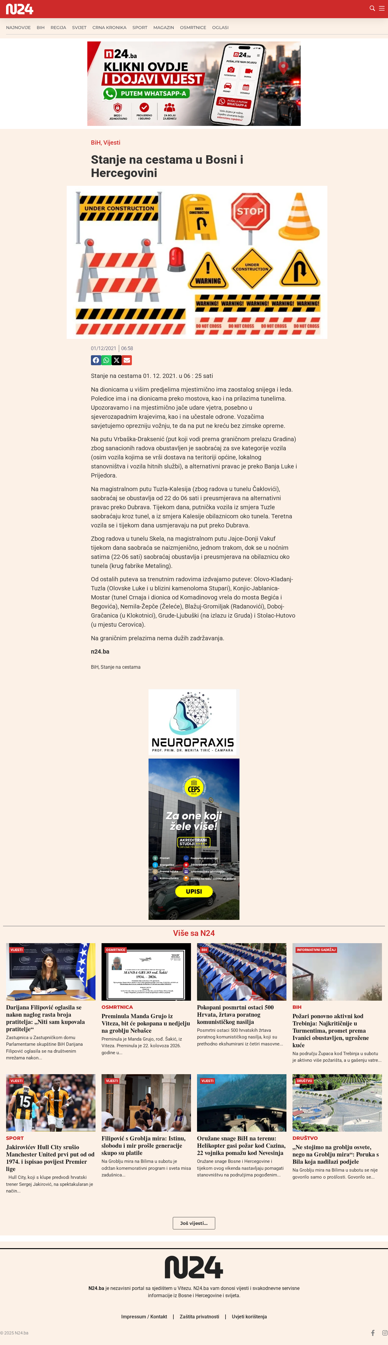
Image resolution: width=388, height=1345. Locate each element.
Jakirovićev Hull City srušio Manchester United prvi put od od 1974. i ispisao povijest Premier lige (50, 1158)
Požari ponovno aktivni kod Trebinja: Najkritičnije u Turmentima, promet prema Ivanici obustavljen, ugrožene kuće (331, 1030)
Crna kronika (109, 27)
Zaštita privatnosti (199, 1317)
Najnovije (18, 27)
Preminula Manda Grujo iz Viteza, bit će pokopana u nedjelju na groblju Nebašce (146, 1023)
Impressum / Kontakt (144, 1317)
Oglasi (220, 27)
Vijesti (111, 142)
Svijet (79, 27)
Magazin (163, 27)
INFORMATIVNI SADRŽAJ (316, 950)
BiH (41, 27)
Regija (58, 27)
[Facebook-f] (373, 1333)
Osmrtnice (193, 27)
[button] (96, 360)
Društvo (304, 1081)
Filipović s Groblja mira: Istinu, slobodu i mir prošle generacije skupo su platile (144, 1145)
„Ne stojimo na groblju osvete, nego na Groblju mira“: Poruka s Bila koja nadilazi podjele (336, 1154)
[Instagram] (385, 1333)
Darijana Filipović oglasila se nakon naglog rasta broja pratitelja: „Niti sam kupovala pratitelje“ (45, 1018)
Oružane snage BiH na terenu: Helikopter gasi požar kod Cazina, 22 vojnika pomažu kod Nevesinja (241, 1145)
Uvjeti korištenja (249, 1317)
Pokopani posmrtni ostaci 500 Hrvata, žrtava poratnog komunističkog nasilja (235, 1014)
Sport (139, 27)
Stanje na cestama (121, 667)
